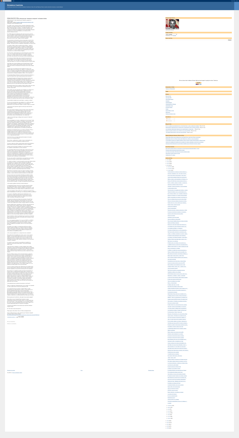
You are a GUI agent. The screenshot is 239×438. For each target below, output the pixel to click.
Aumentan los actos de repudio (173, 217)
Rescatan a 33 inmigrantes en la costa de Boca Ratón (177, 313)
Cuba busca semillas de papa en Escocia (175, 184)
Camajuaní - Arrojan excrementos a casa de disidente (177, 186)
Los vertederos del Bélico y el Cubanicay (175, 228)
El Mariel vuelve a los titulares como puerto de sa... (177, 242)
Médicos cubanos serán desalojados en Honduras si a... (178, 179)
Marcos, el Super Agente (172, 282)
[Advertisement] (119, 13)
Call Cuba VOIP (168, 97)
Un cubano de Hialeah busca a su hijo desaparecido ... (177, 230)
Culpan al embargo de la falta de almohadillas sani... (177, 343)
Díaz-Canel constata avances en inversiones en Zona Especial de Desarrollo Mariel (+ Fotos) (182, 148)
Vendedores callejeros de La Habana (174, 272)
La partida (169, 403)
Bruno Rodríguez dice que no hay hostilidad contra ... (177, 339)
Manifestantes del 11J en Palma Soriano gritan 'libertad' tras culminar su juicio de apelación (182, 138)
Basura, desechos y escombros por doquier (175, 392)
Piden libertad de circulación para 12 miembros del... (177, 377)
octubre (169, 170)
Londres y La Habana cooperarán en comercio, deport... (178, 233)
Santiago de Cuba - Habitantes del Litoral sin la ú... (177, 381)
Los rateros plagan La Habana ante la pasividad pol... (177, 308)
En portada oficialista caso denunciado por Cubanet (177, 370)
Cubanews (167, 100)
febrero (169, 418)
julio (169, 409)
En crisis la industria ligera (172, 395)
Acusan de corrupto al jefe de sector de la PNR (176, 262)
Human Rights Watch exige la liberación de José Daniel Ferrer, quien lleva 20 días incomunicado (183, 137)
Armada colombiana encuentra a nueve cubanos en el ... (178, 288)
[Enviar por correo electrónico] (18, 316)
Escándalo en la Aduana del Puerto (174, 383)
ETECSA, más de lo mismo (173, 390)
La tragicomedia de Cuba (172, 188)
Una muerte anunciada (172, 259)
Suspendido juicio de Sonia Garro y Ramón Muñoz (177, 261)
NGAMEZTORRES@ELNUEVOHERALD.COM (24, 22)
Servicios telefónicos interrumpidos (174, 219)
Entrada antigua (151, 370)
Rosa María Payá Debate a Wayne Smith (175, 286)
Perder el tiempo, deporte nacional (174, 204)
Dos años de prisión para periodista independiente (177, 379)
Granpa (167, 109)
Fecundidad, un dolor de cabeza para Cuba (175, 326)
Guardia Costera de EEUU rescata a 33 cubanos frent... (178, 299)
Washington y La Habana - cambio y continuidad (176, 275)
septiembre (170, 405)
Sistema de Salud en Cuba (170, 113)
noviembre (170, 168)
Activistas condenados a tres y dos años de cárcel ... (177, 173)
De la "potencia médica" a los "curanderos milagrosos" (177, 193)
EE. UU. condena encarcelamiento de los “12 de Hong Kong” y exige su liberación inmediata (182, 125)
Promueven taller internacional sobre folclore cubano (175, 150)
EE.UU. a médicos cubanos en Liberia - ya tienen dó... (177, 182)
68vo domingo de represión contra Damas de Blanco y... (178, 253)
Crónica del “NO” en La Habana (173, 399)
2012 (168, 422)
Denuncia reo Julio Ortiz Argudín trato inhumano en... (177, 224)
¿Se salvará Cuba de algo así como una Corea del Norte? (176, 132)
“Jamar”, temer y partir (172, 357)
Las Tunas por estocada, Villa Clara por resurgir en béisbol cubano (178, 151)
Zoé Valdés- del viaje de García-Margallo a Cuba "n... (177, 344)
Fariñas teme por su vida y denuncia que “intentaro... (177, 202)
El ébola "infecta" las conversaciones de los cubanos (177, 304)
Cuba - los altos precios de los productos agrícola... (177, 319)
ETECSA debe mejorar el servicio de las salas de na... (177, 273)
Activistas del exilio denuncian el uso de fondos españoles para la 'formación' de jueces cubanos (183, 143)
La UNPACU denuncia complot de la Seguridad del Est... (178, 244)
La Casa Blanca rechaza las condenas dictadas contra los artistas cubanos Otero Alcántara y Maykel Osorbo (185, 140)
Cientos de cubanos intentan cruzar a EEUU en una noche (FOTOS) (178, 130)
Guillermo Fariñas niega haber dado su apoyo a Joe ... (177, 239)
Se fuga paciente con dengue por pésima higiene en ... (177, 171)
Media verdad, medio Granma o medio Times (176, 255)
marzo (169, 416)
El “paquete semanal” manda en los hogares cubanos (177, 375)
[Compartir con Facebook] (22, 316)
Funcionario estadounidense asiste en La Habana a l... (177, 401)
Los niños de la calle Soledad (173, 364)
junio (169, 411)
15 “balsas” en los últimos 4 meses (174, 368)
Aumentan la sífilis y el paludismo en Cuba (175, 341)
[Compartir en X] (21, 316)
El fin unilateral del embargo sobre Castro (175, 372)
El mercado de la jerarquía (172, 292)
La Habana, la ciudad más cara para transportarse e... (177, 250)
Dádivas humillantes (171, 330)
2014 (168, 165)
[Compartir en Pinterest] (23, 316)
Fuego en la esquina (171, 215)
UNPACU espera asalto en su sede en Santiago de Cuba (178, 246)
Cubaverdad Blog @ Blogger (171, 104)
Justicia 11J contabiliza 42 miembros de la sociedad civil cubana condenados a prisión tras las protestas (184, 142)
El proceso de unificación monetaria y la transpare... (177, 211)
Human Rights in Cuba (170, 110)
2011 (168, 424)
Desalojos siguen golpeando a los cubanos (175, 333)
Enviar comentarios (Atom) (17, 372)
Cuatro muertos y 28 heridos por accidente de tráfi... (177, 315)
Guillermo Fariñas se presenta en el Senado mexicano (177, 359)
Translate (174, 35)
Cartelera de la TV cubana (170, 155)
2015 (168, 163)
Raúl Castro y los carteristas (173, 241)
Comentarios (169, 120)
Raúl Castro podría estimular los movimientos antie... (177, 231)
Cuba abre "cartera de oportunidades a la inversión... (177, 306)
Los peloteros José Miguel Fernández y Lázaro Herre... (177, 237)
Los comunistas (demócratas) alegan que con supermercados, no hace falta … (180, 129)
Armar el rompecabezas (172, 208)
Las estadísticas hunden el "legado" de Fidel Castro (177, 310)
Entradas (169, 118)
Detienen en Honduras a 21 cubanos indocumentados (177, 195)
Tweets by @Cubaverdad (170, 88)
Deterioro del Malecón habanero (173, 222)
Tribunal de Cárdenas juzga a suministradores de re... (177, 191)
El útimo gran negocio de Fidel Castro (174, 279)
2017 (168, 159)
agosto (169, 407)
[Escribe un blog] (19, 316)
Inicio (82, 370)
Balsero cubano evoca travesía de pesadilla (175, 332)
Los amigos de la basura (172, 394)
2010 (168, 426)
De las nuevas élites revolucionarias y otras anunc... (177, 175)
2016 (168, 161)
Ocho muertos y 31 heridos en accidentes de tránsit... (177, 301)
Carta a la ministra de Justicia (173, 388)
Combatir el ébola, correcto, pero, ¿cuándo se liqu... (177, 266)
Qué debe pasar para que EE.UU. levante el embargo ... (178, 323)
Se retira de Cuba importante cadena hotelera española (177, 277)
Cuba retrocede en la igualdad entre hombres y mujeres (178, 190)
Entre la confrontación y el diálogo (174, 248)
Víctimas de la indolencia (172, 206)
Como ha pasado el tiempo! (173, 268)
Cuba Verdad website (169, 99)
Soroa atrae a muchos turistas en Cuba (173, 153)
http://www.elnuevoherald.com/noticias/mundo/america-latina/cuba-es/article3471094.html (23, 314)
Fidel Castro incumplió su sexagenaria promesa (176, 270)
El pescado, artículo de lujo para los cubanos (176, 335)
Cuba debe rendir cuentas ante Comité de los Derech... (177, 348)
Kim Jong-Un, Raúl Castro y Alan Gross (175, 355)
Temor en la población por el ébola (174, 281)
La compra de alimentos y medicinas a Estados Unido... (178, 363)
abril (169, 414)
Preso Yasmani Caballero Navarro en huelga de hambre (178, 221)
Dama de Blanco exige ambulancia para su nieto (176, 264)
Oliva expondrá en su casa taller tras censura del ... (177, 346)
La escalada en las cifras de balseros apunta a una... (177, 226)
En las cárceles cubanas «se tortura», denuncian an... (177, 321)
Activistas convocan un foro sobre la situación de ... (177, 290)
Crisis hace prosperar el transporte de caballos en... (177, 317)
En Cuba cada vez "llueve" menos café (175, 312)
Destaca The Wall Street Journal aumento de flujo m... (177, 180)
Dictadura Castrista (15, 5)
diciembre (170, 166)
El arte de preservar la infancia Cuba (174, 366)
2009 (168, 428)
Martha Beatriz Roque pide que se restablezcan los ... (177, 293)
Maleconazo (168, 112)
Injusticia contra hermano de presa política (175, 213)
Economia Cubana (169, 107)
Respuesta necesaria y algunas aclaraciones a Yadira (177, 210)
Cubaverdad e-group (169, 105)
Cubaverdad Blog (169, 102)
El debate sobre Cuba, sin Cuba (173, 284)
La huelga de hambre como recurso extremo (176, 384)
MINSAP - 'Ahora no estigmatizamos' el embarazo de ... (178, 297)
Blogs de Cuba (168, 96)
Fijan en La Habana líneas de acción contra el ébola (177, 199)
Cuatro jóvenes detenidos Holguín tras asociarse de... (177, 177)
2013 (168, 420)
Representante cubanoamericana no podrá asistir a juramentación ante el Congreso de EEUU (182, 127)
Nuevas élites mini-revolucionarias (174, 386)
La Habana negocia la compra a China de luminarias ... (177, 295)
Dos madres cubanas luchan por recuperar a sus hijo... (177, 361)
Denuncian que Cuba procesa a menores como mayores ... (178, 350)
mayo (169, 412)
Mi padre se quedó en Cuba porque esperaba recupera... (178, 324)
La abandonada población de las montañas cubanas (177, 328)
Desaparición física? (171, 397)
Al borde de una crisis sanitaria (173, 352)
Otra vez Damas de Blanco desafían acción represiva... (178, 257)
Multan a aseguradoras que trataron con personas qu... (177, 197)
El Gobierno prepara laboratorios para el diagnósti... (177, 235)
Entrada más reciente (11, 370)
